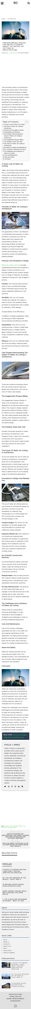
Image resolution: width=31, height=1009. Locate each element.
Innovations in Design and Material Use (15, 147)
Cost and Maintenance (10, 155)
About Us (6, 942)
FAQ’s (5, 948)
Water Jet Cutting (11, 826)
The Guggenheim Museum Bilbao (13, 139)
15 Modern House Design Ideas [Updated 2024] (18, 985)
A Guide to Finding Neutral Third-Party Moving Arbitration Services (15, 871)
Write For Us (7, 946)
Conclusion (7, 159)
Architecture (13, 52)
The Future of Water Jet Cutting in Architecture (14, 144)
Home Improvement (16, 998)
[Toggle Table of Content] (25, 122)
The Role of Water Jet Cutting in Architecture (13, 127)
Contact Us (6, 944)
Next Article (15, 841)
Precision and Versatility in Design (14, 130)
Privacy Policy (7, 950)
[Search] (28, 3)
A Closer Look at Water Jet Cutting (14, 124)
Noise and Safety (9, 157)
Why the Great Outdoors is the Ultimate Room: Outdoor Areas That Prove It (15, 845)
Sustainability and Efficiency (12, 132)
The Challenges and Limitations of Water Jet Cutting (14, 152)
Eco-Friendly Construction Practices (15, 149)
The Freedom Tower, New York (13, 141)
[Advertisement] (15, 13)
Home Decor (15, 996)
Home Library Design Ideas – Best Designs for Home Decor (15, 893)
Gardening (15, 1001)
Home (3, 18)
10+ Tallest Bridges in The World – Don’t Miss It (20, 976)
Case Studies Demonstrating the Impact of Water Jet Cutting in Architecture (13, 136)
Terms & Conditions (9, 952)
